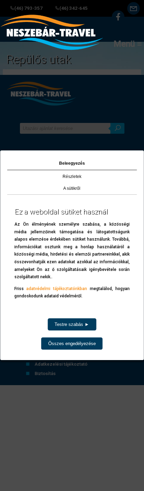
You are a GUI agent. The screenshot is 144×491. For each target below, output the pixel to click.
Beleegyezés (72, 163)
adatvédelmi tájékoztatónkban (56, 288)
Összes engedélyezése (72, 343)
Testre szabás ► (72, 324)
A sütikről (71, 188)
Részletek (72, 176)
